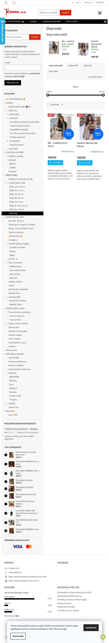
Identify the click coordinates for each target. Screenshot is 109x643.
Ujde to (7, 603)
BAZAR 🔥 (10, 411)
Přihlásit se (13, 82)
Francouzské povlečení (20, 125)
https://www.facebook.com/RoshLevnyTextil (28, 576)
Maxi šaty (13, 278)
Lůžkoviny (13, 110)
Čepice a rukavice (16, 232)
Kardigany (13, 240)
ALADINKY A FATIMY (17, 247)
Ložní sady (13, 148)
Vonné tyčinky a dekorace (20, 369)
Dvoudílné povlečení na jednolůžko (24, 122)
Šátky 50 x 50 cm (16, 194)
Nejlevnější (73, 65)
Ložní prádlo (14, 114)
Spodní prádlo (15, 297)
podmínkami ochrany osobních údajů (22, 75)
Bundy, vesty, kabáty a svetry (21, 228)
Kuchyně (12, 160)
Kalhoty (12, 251)
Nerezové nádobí (16, 365)
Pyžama (12, 346)
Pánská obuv (14, 327)
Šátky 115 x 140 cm (17, 186)
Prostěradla (14, 141)
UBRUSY (12, 164)
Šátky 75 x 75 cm (16, 202)
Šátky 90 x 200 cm (16, 209)
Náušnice (13, 388)
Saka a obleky (14, 338)
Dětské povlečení (17, 137)
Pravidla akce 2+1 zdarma (68, 610)
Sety (11, 384)
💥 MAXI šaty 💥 (15, 236)
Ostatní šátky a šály (17, 183)
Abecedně (53, 71)
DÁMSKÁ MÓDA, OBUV (15, 217)
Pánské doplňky (15, 335)
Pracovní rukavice (16, 316)
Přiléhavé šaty (15, 266)
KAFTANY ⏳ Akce (16, 221)
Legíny (12, 255)
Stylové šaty (14, 274)
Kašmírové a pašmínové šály (21, 179)
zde (64, 629)
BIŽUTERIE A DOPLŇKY (15, 354)
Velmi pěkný (9, 596)
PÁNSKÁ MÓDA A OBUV (15, 308)
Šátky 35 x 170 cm (16, 190)
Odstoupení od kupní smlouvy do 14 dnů (74, 592)
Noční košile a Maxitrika (18, 289)
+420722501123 (15, 572)
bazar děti (13, 414)
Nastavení (18, 636)
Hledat (65, 12)
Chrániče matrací (16, 145)
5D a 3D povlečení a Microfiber (23, 133)
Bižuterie (12, 373)
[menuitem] (14, 21)
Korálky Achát (15, 395)
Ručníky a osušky (16, 156)
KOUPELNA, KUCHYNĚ (14, 152)
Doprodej (13, 213)
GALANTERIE (14, 357)
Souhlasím (91, 627)
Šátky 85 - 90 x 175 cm (18, 205)
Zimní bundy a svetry (17, 342)
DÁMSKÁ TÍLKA (15, 304)
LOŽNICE (9, 103)
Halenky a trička (15, 281)
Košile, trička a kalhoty (18, 323)
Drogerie (12, 171)
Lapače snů (13, 407)
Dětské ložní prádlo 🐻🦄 (19, 106)
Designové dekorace (17, 361)
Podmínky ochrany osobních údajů (71, 599)
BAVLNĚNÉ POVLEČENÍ (19, 129)
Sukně (11, 285)
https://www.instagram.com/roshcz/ (24, 580)
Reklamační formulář (66, 607)
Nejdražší (88, 65)
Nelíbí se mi (9, 609)
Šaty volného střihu (17, 270)
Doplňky (12, 403)
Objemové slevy (64, 603)
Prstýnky (13, 399)
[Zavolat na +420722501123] (8, 2)
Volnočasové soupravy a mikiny (22, 224)
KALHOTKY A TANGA (17, 300)
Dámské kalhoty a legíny (19, 243)
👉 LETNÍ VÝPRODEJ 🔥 (15, 99)
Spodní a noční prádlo (18, 331)
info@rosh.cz (14, 568)
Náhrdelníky (14, 376)
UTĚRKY (12, 167)
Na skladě (57, 104)
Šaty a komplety (15, 262)
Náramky (13, 392)
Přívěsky (13, 380)
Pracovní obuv (15, 319)
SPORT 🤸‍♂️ (13, 259)
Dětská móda (11, 350)
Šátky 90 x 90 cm (16, 198)
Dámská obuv (14, 293)
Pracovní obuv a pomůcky (19, 312)
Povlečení (13, 118)
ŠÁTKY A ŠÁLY (11, 175)
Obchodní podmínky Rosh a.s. (69, 596)
